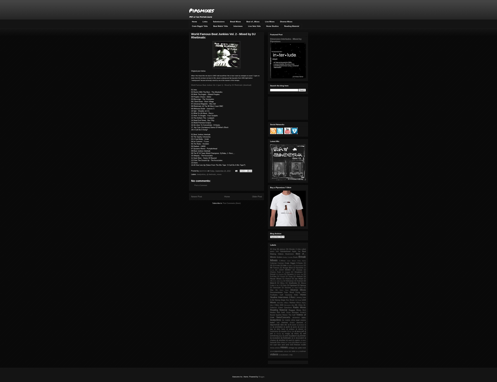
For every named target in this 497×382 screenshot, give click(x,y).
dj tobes (303, 340)
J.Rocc (292, 297)
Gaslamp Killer (291, 295)
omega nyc (293, 348)
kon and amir (283, 345)
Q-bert (280, 307)
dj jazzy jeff (299, 331)
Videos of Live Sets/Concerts (288, 316)
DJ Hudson (286, 279)
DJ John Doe (278, 281)
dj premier (301, 336)
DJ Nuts (284, 285)
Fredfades (274, 295)
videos (274, 354)
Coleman (273, 263)
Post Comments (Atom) (232, 203)
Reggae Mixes (295, 310)
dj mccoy (277, 333)
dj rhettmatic (211, 174)
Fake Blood (289, 292)
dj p (280, 336)
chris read (295, 320)
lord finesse (295, 345)
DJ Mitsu (281, 283)
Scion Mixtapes (292, 312)
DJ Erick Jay (298, 274)
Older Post (257, 197)
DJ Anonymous (298, 265)
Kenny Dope (280, 300)
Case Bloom (291, 261)
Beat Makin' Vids (220, 26)
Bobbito (279, 257)
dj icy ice (290, 331)
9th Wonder (290, 249)
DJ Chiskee (297, 270)
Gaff (281, 295)
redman (286, 351)
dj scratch (300, 338)
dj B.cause (292, 325)
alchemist (296, 317)
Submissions (219, 22)
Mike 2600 (279, 305)
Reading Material (291, 26)
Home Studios (272, 26)
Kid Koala (298, 300)
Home (194, 22)
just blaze (295, 342)
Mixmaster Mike (289, 305)
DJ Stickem (286, 288)
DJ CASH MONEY (283, 270)
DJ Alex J (290, 265)
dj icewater (283, 331)
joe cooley (288, 342)
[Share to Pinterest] (251, 171)
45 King (273, 249)
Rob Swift (281, 312)
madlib (303, 345)
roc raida (292, 351)
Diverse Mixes (286, 22)
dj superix (296, 340)
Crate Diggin (290, 263)
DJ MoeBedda (291, 283)
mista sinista (275, 348)
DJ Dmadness (297, 272)
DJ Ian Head (297, 279)
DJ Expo (289, 276)
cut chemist (282, 322)
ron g (297, 351)
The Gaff (291, 315)
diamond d (301, 323)
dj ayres (294, 327)
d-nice (292, 323)
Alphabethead (285, 251)
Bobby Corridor (288, 257)
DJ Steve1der (275, 288)
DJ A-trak (276, 265)
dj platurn (293, 336)
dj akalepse (300, 325)
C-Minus (282, 261)
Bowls (295, 257)
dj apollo (287, 327)
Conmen (281, 263)
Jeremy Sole (301, 297)
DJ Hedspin (298, 276)
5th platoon (281, 249)
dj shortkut (281, 340)
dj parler (286, 336)
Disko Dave (284, 290)
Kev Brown (290, 300)
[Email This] (241, 171)
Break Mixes (235, 22)
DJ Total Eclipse (297, 287)
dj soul (289, 340)
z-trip (291, 355)
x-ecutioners (283, 355)
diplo (282, 325)
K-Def (272, 300)
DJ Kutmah (298, 281)
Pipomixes (201, 10)
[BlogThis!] (243, 171)
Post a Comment (200, 185)
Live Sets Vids (254, 26)
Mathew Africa (295, 303)
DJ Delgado (286, 272)
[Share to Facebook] (248, 171)
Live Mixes (270, 22)
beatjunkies (201, 174)
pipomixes (279, 351)
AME (277, 251)
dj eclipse (290, 329)
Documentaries (276, 292)
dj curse (301, 327)
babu (304, 317)
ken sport (303, 342)
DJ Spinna (301, 285)
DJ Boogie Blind (286, 268)
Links (205, 22)
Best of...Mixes (253, 22)
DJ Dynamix (289, 274)
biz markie (286, 320)
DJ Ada (283, 265)
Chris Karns (301, 261)
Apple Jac (296, 251)
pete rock (302, 348)
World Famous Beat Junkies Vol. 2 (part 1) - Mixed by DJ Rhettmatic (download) (221, 85)
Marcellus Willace (282, 302)
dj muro (295, 333)
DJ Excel (281, 276)
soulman (302, 351)
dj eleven (299, 329)
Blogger (261, 377)
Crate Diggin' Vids (200, 26)
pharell (272, 351)
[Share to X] (246, 171)
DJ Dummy (280, 274)
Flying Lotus (300, 292)
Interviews (238, 26)
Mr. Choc (299, 305)
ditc (285, 325)
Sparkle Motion (281, 315)
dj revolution (275, 338)
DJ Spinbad (292, 285)
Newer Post (196, 197)
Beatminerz (289, 254)
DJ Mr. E (277, 285)
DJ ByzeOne (298, 268)
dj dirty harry (279, 329)
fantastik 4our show (277, 342)
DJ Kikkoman (288, 281)
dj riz (293, 338)
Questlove (288, 307)
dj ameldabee (278, 327)
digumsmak (275, 325)
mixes (219, 174)
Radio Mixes (299, 307)
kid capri (273, 345)
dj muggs (286, 334)
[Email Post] (236, 171)
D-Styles (299, 263)
